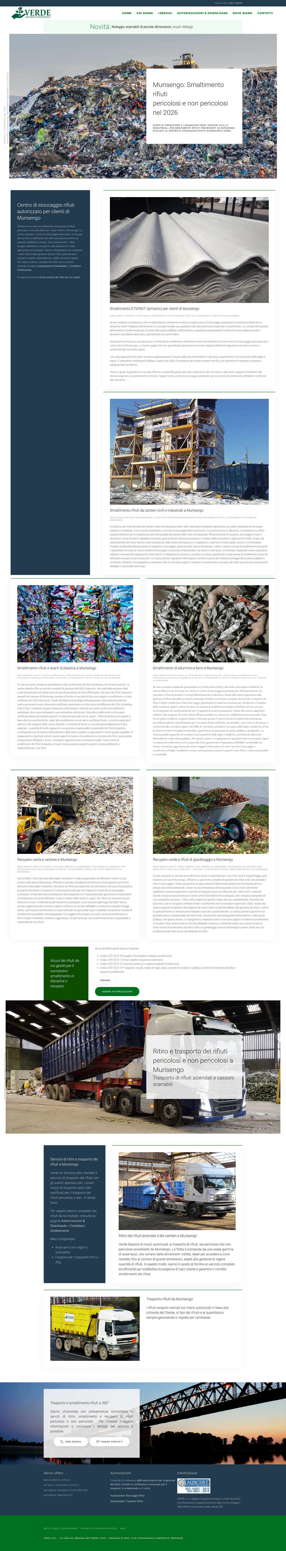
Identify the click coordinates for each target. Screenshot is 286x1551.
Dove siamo (242, 13)
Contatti (265, 13)
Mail (123, 1528)
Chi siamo (145, 13)
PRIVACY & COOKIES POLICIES (99, 1528)
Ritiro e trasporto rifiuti (61, 1485)
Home (127, 13)
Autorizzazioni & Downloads (202, 13)
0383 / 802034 (235, 3)
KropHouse (177, 1538)
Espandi (105, 980)
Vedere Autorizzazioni (117, 991)
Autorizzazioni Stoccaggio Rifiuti (127, 1495)
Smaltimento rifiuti (57, 1480)
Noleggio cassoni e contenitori (66, 1490)
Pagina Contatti (112, 1441)
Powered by (163, 1538)
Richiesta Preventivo (58, 1495)
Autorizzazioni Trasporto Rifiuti (126, 1501)
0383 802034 (73, 1441)
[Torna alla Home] (31, 13)
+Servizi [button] (165, 13)
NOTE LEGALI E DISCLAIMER (61, 1528)
